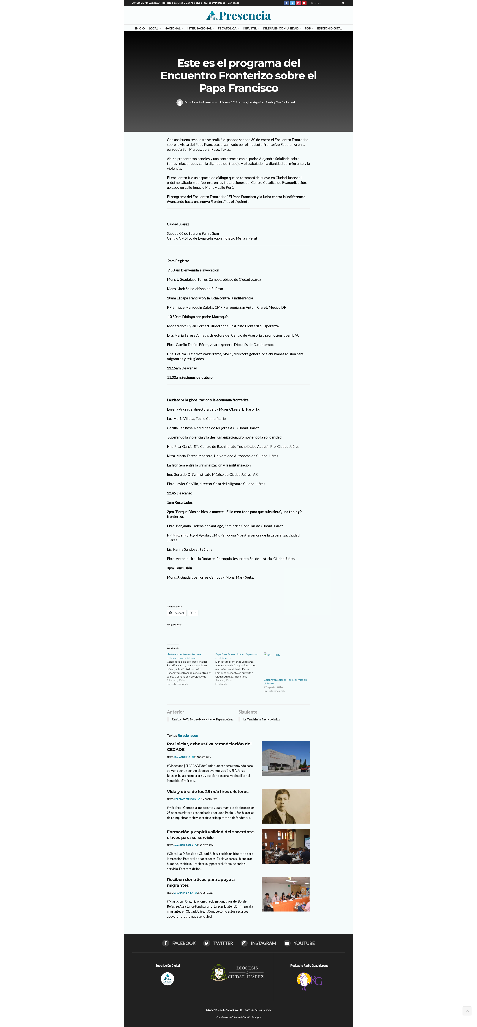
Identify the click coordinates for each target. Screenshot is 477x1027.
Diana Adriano (182, 757)
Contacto (233, 2)
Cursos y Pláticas (214, 2)
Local (153, 28)
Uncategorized (256, 102)
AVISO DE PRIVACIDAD (146, 2)
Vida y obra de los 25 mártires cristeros (207, 791)
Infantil (250, 28)
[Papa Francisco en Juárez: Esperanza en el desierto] (239, 669)
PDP (308, 28)
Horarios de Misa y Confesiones (182, 2)
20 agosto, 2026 (205, 893)
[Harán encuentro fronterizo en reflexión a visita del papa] (191, 669)
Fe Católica (227, 28)
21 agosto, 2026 (202, 757)
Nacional (172, 28)
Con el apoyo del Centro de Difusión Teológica (238, 1017)
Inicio (140, 28)
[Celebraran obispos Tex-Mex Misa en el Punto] (286, 665)
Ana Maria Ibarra (183, 845)
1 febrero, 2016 (228, 102)
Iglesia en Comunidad (280, 28)
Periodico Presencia (203, 102)
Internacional (199, 28)
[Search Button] (342, 3)
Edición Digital (329, 28)
